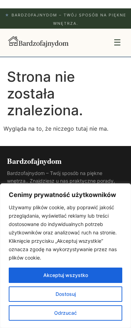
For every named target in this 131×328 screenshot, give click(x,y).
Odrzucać (65, 313)
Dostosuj (66, 294)
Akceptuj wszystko (65, 275)
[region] (65, 255)
